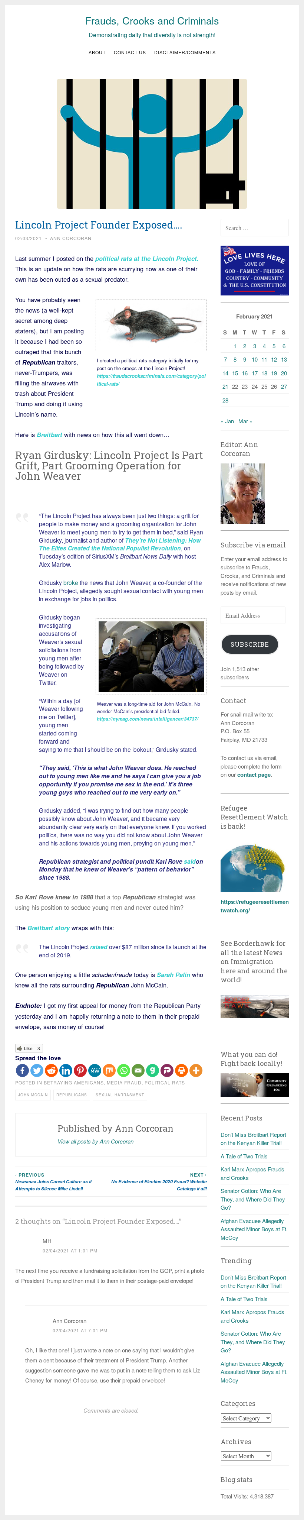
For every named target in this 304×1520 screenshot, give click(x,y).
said (190, 861)
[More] (195, 1070)
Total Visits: (235, 1496)
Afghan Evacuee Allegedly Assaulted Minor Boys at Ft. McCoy (254, 1229)
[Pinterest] (80, 1070)
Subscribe (250, 644)
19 (274, 373)
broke (70, 582)
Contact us (130, 52)
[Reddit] (51, 1070)
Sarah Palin (172, 974)
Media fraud (124, 1082)
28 (225, 400)
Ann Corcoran (71, 238)
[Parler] (167, 1070)
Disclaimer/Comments (185, 52)
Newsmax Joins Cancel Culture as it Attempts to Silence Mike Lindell (53, 1181)
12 (274, 359)
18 (264, 373)
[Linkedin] (65, 1070)
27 (284, 386)
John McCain (33, 1094)
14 (225, 373)
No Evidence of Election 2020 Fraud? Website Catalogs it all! (158, 1181)
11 (264, 359)
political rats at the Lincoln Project (145, 258)
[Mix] (109, 1070)
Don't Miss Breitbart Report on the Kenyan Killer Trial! (253, 1281)
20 (284, 373)
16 (245, 373)
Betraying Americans (74, 1082)
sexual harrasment (120, 1094)
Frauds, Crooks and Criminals (152, 20)
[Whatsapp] (123, 1070)
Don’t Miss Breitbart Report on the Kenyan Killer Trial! (253, 1139)
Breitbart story (48, 927)
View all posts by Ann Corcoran (95, 1141)
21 (225, 386)
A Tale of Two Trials (244, 1156)
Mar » (245, 421)
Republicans (71, 1094)
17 (255, 373)
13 (284, 359)
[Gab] (152, 1070)
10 (255, 359)
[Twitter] (36, 1070)
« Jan (227, 421)
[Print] (181, 1070)
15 (235, 373)
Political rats (165, 1082)
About (97, 52)
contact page (254, 774)
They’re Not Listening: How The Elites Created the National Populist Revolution (120, 544)
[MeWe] (94, 1070)
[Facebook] (22, 1070)
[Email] (138, 1070)
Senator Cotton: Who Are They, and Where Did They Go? (253, 1199)
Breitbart (49, 434)
